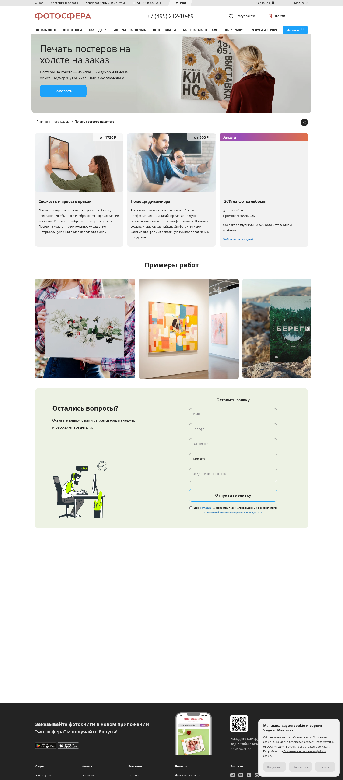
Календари (98, 30)
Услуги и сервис (264, 30)
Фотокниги (72, 30)
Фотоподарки (164, 30)
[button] (38, 329)
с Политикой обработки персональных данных (233, 512)
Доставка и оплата (64, 3)
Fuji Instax (88, 775)
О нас (39, 3)
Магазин (292, 30)
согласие (205, 507)
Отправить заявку (233, 495)
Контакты (134, 775)
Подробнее (274, 767)
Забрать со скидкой (238, 239)
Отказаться (300, 767)
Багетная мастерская (200, 30)
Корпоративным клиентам (105, 3)
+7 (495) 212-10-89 (170, 16)
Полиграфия (234, 30)
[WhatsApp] (274, 122)
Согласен (325, 767)
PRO (183, 3)
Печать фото (46, 30)
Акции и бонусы (149, 3)
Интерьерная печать (130, 30)
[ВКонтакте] (282, 122)
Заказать (63, 91)
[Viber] (296, 122)
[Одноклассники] (289, 122)
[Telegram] (267, 122)
